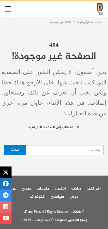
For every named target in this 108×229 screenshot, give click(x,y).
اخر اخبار (93, 188)
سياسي (57, 196)
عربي (11, 188)
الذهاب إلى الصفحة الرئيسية (51, 127)
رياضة (76, 188)
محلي (26, 188)
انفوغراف (38, 196)
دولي (73, 196)
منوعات (43, 188)
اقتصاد (60, 188)
